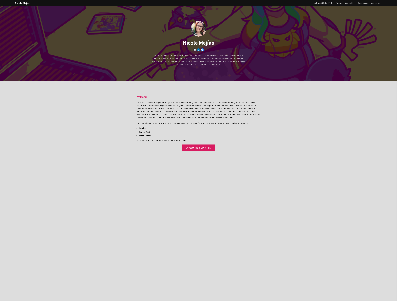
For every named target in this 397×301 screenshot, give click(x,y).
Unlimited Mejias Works (323, 3)
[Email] (194, 49)
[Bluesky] (202, 49)
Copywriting (350, 3)
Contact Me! (376, 3)
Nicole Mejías (22, 3)
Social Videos (363, 3)
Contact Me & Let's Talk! (198, 147)
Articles (339, 3)
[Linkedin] (198, 49)
